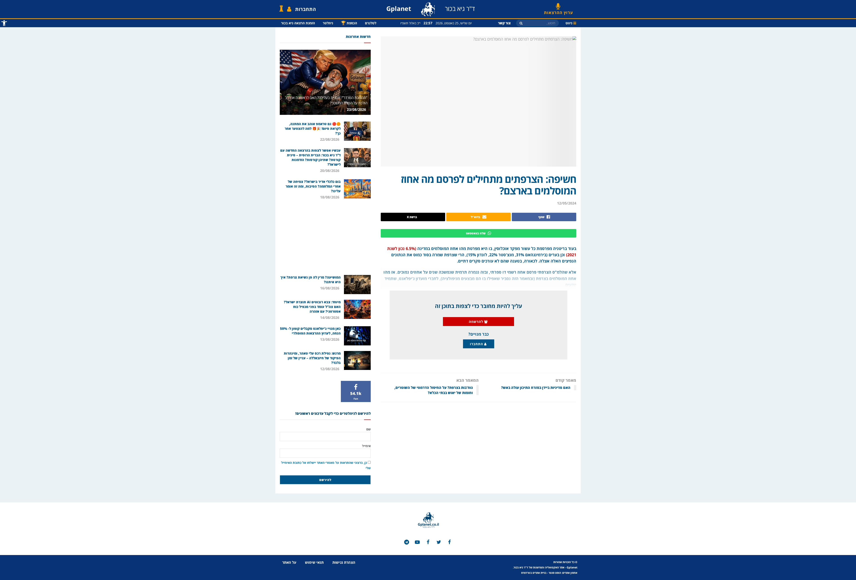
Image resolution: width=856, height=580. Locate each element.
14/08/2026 (330, 317)
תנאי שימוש (314, 562)
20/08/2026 (330, 170)
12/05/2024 (566, 203)
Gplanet (572, 567)
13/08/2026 (330, 339)
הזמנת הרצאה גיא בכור (298, 23)
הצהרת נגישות (343, 562)
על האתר (289, 562)
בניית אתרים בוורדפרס (533, 573)
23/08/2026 (357, 109)
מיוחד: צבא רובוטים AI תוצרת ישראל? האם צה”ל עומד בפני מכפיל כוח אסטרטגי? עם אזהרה (312, 307)
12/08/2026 (330, 368)
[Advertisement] (325, 237)
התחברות (305, 9)
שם (368, 429)
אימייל (366, 446)
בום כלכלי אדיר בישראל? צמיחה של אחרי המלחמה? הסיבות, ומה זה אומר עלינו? (313, 186)
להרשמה (476, 321)
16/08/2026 (330, 288)
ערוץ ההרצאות (558, 11)
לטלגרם (370, 23)
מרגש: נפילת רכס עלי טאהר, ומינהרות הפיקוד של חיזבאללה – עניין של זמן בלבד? (312, 358)
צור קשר (504, 23)
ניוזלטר (328, 23)
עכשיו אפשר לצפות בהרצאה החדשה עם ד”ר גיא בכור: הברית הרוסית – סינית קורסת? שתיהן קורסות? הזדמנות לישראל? (310, 157)
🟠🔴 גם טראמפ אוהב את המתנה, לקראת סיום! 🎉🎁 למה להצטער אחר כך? (313, 128)
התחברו (477, 344)
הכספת (349, 22)
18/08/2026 (330, 197)
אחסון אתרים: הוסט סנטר (563, 573)
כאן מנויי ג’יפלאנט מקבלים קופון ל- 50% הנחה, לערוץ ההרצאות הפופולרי (310, 330)
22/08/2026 (330, 139)
